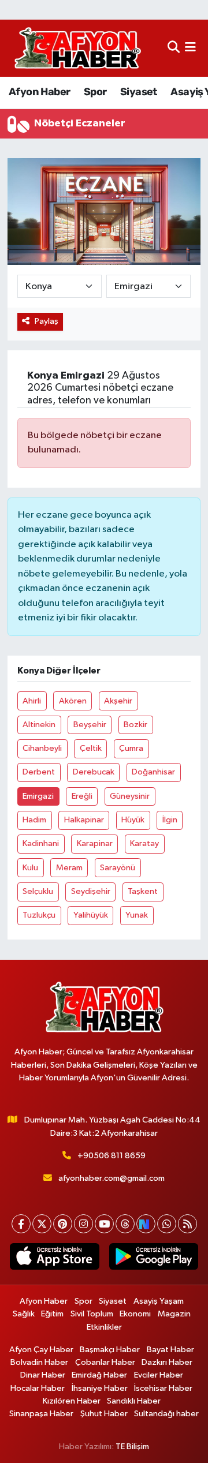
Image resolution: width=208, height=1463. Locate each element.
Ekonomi (135, 1313)
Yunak (136, 915)
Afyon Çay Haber (41, 1349)
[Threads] (125, 1223)
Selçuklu (38, 891)
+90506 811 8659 (111, 1155)
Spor (95, 91)
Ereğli (82, 796)
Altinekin (39, 724)
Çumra (131, 748)
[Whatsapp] (166, 1223)
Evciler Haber (158, 1375)
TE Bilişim (132, 1446)
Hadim (34, 819)
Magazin (174, 1313)
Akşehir (118, 701)
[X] (41, 1223)
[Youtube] (104, 1223)
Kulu (30, 867)
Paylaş (46, 321)
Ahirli (32, 701)
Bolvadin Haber (39, 1362)
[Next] (145, 1223)
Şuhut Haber (104, 1413)
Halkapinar (84, 819)
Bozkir (135, 724)
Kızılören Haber (72, 1401)
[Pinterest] (62, 1223)
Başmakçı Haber (110, 1349)
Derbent (39, 772)
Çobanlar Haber (105, 1362)
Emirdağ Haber (99, 1375)
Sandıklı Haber (134, 1401)
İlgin (169, 819)
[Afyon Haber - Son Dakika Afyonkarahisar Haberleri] (77, 48)
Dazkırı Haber (167, 1362)
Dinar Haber (42, 1375)
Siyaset (138, 91)
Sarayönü (117, 867)
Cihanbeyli (42, 748)
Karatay (144, 843)
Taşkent (143, 891)
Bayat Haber (170, 1349)
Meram (69, 867)
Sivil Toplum (91, 1313)
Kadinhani (41, 843)
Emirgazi (38, 796)
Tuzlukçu (39, 915)
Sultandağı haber (166, 1413)
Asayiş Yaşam (158, 1301)
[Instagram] (83, 1223)
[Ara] (174, 48)
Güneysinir (130, 796)
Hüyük (132, 819)
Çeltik (91, 748)
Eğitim (52, 1313)
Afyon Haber (39, 91)
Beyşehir (89, 724)
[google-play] (153, 1258)
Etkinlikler (104, 1327)
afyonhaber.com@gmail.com (111, 1178)
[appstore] (55, 1258)
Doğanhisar (153, 772)
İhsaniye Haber (100, 1388)
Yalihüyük (90, 915)
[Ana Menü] (190, 48)
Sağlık (24, 1313)
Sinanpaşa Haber (41, 1413)
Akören (73, 701)
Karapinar (95, 843)
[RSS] (187, 1223)
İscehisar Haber (163, 1388)
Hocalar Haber (37, 1388)
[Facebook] (21, 1223)
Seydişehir (90, 891)
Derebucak (93, 772)
